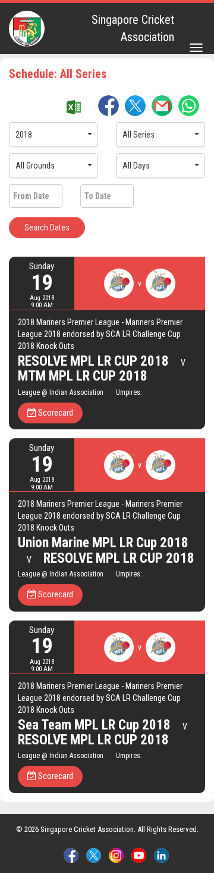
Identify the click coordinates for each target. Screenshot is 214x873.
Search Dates (47, 227)
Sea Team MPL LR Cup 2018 (94, 725)
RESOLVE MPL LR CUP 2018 (93, 361)
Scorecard (54, 412)
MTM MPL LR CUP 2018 (82, 376)
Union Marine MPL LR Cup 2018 (103, 543)
